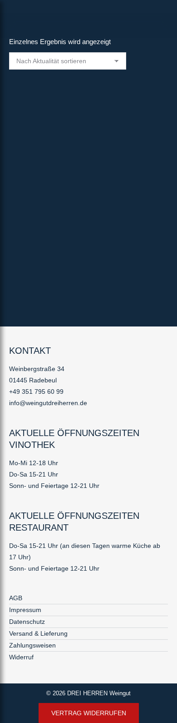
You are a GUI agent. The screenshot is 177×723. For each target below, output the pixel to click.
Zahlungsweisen (32, 645)
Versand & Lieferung (38, 633)
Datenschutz (27, 621)
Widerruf (21, 657)
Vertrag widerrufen (88, 713)
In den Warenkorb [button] (35, 297)
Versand (32, 285)
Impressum (25, 609)
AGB (15, 598)
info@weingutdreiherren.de (48, 403)
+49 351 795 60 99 (36, 391)
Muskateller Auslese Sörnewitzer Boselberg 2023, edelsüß (80, 225)
